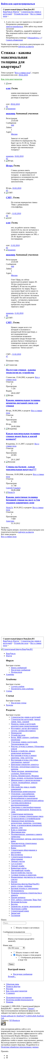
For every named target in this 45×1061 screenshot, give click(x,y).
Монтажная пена (18, 832)
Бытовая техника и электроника (24, 888)
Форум (9, 656)
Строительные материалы (22, 814)
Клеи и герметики (18, 830)
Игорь (9, 165)
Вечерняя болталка (19, 902)
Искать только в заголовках (28, 928)
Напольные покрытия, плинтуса (25, 764)
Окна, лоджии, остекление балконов (26, 778)
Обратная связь (12, 984)
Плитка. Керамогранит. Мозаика (25, 776)
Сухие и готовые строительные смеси (27, 816)
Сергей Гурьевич (13, 488)
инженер (10, 113)
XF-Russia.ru (14, 1020)
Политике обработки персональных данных (20, 1047)
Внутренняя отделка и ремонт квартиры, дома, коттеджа (24, 756)
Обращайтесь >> (34, 38)
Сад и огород (16, 864)
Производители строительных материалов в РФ (24, 844)
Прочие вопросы (18, 897)
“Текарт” (31, 1008)
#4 (7, 216)
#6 (7, 315)
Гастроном (15, 915)
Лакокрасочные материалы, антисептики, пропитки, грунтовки (26, 822)
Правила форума (13, 986)
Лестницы (15, 785)
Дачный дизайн (17, 866)
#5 (7, 248)
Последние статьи (18, 703)
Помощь (9, 1002)
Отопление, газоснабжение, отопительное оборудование (23, 795)
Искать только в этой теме (27, 952)
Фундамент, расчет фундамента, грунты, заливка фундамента (24, 729)
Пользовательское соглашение (19, 997)
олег (8, 88)
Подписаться (16, 672)
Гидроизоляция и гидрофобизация (25, 818)
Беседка (14, 904)
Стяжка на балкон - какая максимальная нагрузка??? (21, 468)
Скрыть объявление (14, 40)
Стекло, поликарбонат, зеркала (24, 782)
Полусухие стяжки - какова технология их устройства (21, 371)
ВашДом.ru (11, 653)
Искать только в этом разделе (28, 955)
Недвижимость (17, 891)
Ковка (13, 848)
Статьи (9, 691)
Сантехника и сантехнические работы (27, 800)
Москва (14, 134)
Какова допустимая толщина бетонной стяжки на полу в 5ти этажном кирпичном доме (23, 500)
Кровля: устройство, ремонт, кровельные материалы (23, 752)
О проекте (10, 993)
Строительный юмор (20, 911)
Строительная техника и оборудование (21, 858)
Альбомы (10, 674)
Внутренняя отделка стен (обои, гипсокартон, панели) (24, 761)
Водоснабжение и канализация (24, 798)
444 (12, 125)
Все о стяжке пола (22, 73)
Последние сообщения (20, 670)
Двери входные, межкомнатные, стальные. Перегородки (24, 772)
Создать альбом (17, 686)
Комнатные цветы (18, 868)
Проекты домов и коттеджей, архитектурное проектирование (24, 725)
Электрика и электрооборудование (26, 807)
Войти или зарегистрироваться (18, 3)
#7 (7, 356)
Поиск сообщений (19, 668)
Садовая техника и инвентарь (23, 875)
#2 (7, 158)
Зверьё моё (15, 913)
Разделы (9, 705)
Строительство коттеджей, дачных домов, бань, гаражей (25, 720)
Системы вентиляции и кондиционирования (21, 804)
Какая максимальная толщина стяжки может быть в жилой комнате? (23, 436)
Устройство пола (18, 735)
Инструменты (17, 855)
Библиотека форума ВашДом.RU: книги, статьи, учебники (25, 885)
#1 (7, 106)
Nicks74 (9, 507)
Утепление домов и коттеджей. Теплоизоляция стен (24, 743)
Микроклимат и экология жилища (25, 780)
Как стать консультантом (11, 79)
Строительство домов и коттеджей (25, 717)
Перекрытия (16, 733)
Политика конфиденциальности (19, 1000)
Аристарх (10, 521)
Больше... (12, 976)
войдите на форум (26, 46)
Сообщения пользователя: (14, 932)
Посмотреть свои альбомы (22, 689)
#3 (7, 190)
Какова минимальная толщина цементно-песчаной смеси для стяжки (23, 403)
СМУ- (9, 197)
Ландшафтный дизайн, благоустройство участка (21, 871)
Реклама (9, 989)
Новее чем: (7, 945)
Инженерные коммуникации (23, 791)
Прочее (14, 882)
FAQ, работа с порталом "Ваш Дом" (26, 900)
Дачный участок (18, 861)
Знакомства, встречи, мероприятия (26, 906)
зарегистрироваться (14, 26)
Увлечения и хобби (19, 909)
